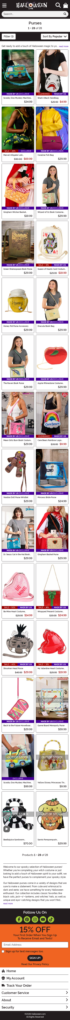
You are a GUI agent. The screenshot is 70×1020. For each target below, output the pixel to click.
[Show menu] (4, 5)
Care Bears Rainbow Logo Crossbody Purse (49, 440)
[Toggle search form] (58, 5)
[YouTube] (43, 919)
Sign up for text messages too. (24, 951)
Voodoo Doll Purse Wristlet (15, 497)
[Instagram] (35, 919)
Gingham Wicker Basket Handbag (14, 212)
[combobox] (32, 14)
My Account (15, 978)
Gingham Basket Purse (48, 554)
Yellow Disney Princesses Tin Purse (51, 783)
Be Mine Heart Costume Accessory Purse (14, 612)
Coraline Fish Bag (46, 155)
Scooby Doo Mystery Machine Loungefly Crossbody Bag (17, 783)
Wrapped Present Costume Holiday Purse (50, 612)
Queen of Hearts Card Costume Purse (52, 269)
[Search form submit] (65, 14)
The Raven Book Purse (13, 383)
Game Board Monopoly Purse (51, 726)
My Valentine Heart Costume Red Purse (51, 668)
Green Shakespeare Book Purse (17, 269)
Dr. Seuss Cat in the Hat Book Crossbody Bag (16, 554)
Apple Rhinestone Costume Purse (50, 383)
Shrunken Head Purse (13, 668)
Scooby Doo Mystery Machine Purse (17, 98)
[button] (66, 5)
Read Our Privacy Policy (35, 964)
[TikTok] (51, 919)
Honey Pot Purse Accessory (15, 326)
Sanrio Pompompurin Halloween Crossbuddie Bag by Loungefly (51, 840)
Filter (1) (9, 36)
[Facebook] (19, 919)
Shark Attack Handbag (48, 98)
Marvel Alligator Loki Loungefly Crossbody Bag (15, 155)
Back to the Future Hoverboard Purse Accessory (17, 726)
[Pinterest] (27, 919)
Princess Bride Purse (47, 497)
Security (8, 1007)
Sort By (52, 36)
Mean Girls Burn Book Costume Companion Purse (17, 440)
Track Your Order (19, 985)
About (6, 1000)
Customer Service (15, 993)
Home (11, 971)
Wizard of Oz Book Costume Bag (50, 212)
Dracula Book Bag (46, 326)
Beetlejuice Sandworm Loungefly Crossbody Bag (15, 840)
